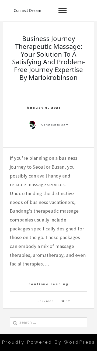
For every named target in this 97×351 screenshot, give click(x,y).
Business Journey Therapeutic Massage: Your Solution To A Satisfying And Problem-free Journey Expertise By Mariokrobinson (48, 58)
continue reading (49, 284)
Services (46, 300)
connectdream (55, 124)
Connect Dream (27, 10)
